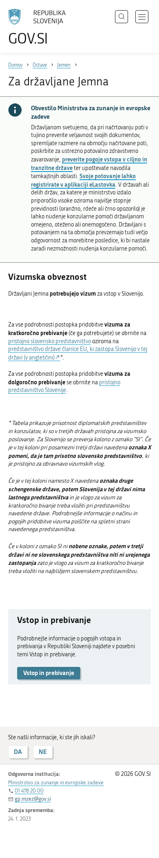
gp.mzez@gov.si (33, 799)
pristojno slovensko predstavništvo (49, 341)
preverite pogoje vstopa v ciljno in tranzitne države (89, 163)
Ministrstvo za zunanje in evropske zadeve (56, 783)
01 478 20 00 (29, 791)
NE (43, 751)
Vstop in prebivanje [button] (48, 673)
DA (18, 751)
